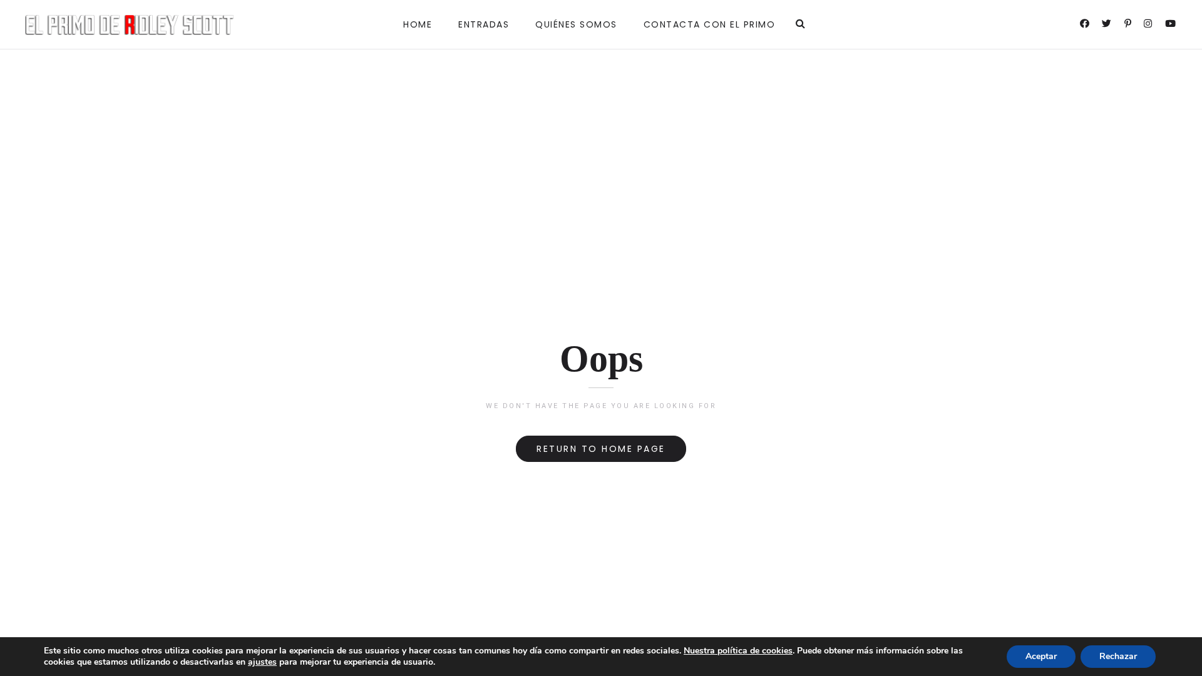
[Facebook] (1085, 25)
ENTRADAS (483, 24)
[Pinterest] (1128, 25)
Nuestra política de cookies (738, 651)
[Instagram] (1149, 25)
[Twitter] (1107, 25)
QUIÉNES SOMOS (576, 24)
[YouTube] (1171, 25)
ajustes (262, 662)
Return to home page (601, 449)
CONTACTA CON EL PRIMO (710, 24)
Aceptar (1041, 656)
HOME (417, 24)
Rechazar (1118, 656)
